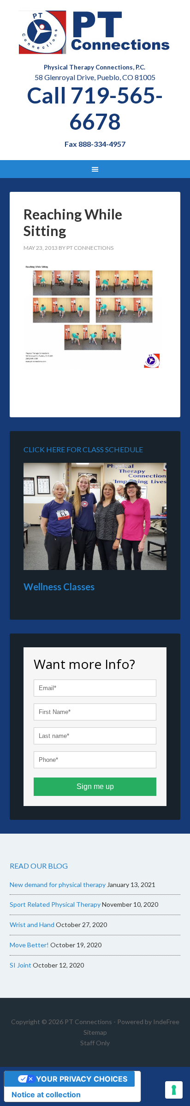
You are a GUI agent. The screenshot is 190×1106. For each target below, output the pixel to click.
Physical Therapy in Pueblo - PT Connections (95, 32)
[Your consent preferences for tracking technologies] (174, 1090)
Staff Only (95, 1043)
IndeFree (166, 1021)
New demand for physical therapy (58, 884)
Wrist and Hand (32, 924)
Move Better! (29, 945)
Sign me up (95, 786)
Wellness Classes (59, 586)
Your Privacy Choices (81, 1078)
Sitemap (95, 1032)
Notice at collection (46, 1094)
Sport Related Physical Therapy (55, 904)
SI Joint (20, 965)
